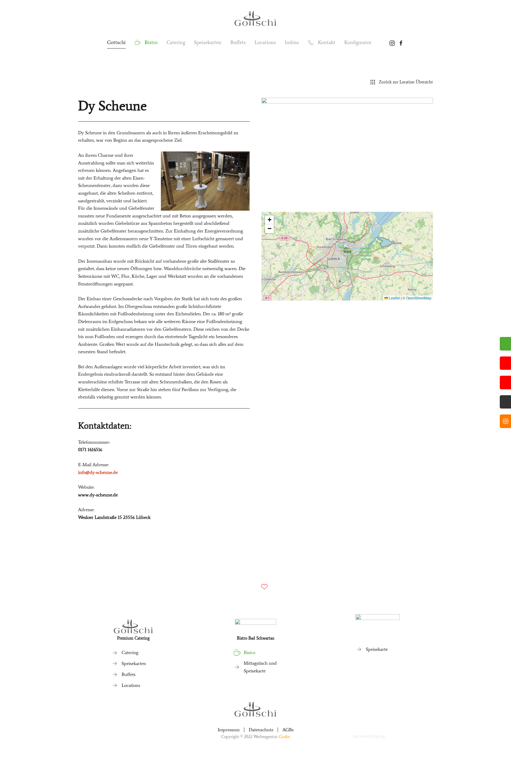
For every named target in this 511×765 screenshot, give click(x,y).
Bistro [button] (151, 42)
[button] (347, 250)
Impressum (229, 729)
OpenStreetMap (418, 297)
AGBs (288, 729)
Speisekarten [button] (207, 42)
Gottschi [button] (116, 42)
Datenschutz (261, 729)
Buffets (238, 42)
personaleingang (369, 736)
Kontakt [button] (326, 42)
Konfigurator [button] (357, 42)
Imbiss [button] (292, 42)
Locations (265, 42)
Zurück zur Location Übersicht (406, 82)
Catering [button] (175, 42)
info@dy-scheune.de (98, 472)
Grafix (284, 736)
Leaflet (394, 297)
